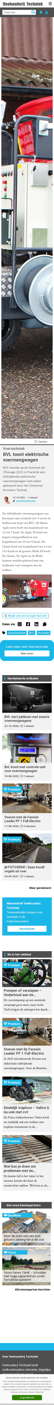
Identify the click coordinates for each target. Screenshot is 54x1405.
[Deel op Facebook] (29, 624)
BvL (31, 633)
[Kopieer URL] (45, 624)
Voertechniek (17, 633)
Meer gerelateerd (40, 887)
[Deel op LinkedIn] (37, 624)
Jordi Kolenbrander (25, 501)
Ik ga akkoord (27, 1397)
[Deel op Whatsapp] (20, 624)
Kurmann (43, 633)
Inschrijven (27, 929)
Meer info (40, 1392)
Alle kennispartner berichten (33, 1289)
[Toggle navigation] (50, 3)
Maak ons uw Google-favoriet (27, 615)
